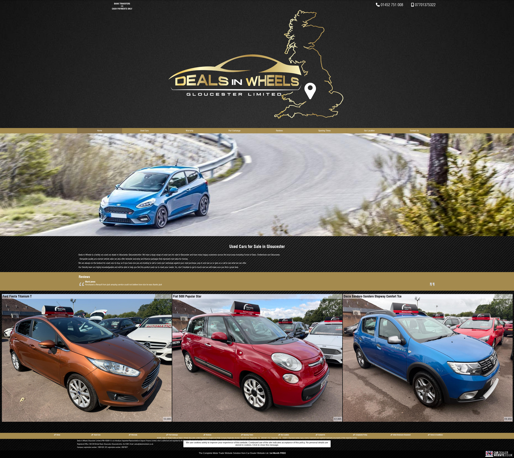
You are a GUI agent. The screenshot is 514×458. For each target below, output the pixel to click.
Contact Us (414, 130)
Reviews (279, 130)
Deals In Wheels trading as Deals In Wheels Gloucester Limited (181, 438)
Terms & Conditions (436, 435)
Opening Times (324, 130)
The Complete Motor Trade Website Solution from (242, 453)
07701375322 (425, 4)
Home (99, 130)
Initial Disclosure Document (402, 435)
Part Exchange (234, 130)
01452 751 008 (392, 4)
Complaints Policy (361, 435)
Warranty (189, 130)
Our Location (369, 130)
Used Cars (144, 130)
